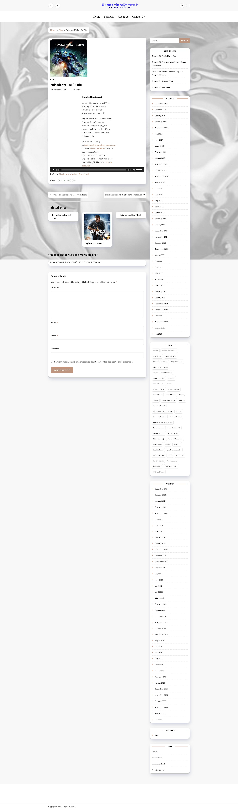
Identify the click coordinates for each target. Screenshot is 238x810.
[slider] (139, 169)
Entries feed (157, 758)
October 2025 (160, 110)
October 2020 (160, 316)
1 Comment (77, 90)
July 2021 (158, 261)
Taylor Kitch (158, 461)
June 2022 (159, 194)
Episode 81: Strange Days (162, 81)
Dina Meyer (171, 395)
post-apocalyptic (174, 450)
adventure (157, 356)
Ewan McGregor (169, 400)
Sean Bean (180, 455)
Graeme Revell (159, 406)
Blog (52, 80)
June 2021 (159, 267)
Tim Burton (172, 461)
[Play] (53, 170)
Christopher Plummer (162, 373)
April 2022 (159, 207)
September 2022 (161, 176)
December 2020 (161, 303)
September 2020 (161, 322)
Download (84, 174)
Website (55, 348)
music (167, 444)
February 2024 (161, 122)
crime (168, 384)
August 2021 (160, 255)
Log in (154, 752)
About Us (123, 16)
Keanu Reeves (158, 433)
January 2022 (160, 225)
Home (96, 16)
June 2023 (159, 140)
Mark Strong (158, 439)
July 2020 (158, 334)
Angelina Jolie (176, 362)
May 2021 (158, 273)
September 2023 (161, 128)
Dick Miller (157, 395)
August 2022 (160, 182)
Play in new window (68, 174)
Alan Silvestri (170, 356)
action (155, 351)
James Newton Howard (162, 422)
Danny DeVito (158, 389)
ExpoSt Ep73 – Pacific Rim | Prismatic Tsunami (80, 262)
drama (155, 400)
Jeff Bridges (158, 428)
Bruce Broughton (160, 367)
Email (54, 335)
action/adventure (169, 351)
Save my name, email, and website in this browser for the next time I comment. (93, 362)
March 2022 (159, 213)
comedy (171, 378)
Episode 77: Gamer (95, 243)
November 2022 (161, 164)
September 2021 (161, 249)
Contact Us (138, 16)
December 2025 (161, 103)
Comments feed (158, 764)
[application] (97, 169)
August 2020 (160, 328)
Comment (56, 287)
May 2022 (158, 200)
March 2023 (159, 146)
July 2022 (158, 188)
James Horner (176, 417)
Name (54, 322)
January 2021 (160, 297)
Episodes (109, 16)
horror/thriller (159, 417)
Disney (182, 395)
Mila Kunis (157, 444)
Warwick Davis (171, 466)
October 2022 (160, 170)
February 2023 (160, 152)
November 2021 (161, 237)
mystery (177, 444)
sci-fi (170, 455)
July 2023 (158, 134)
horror (179, 411)
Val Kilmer (157, 466)
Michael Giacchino (175, 439)
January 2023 (160, 158)
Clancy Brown (158, 378)
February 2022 (160, 219)
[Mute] (134, 170)
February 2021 (160, 291)
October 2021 (160, 243)
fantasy (182, 400)
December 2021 (161, 231)
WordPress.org (158, 770)
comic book (158, 384)
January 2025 (160, 116)
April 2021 (159, 279)
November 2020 (161, 310)
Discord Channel (98, 148)
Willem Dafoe (158, 472)
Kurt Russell (173, 433)
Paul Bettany (158, 450)
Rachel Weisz (158, 455)
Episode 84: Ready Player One (164, 56)
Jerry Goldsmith (173, 428)
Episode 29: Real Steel (130, 215)
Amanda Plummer (160, 362)
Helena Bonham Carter (162, 411)
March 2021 (159, 285)
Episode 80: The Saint (161, 87)
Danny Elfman (173, 389)
